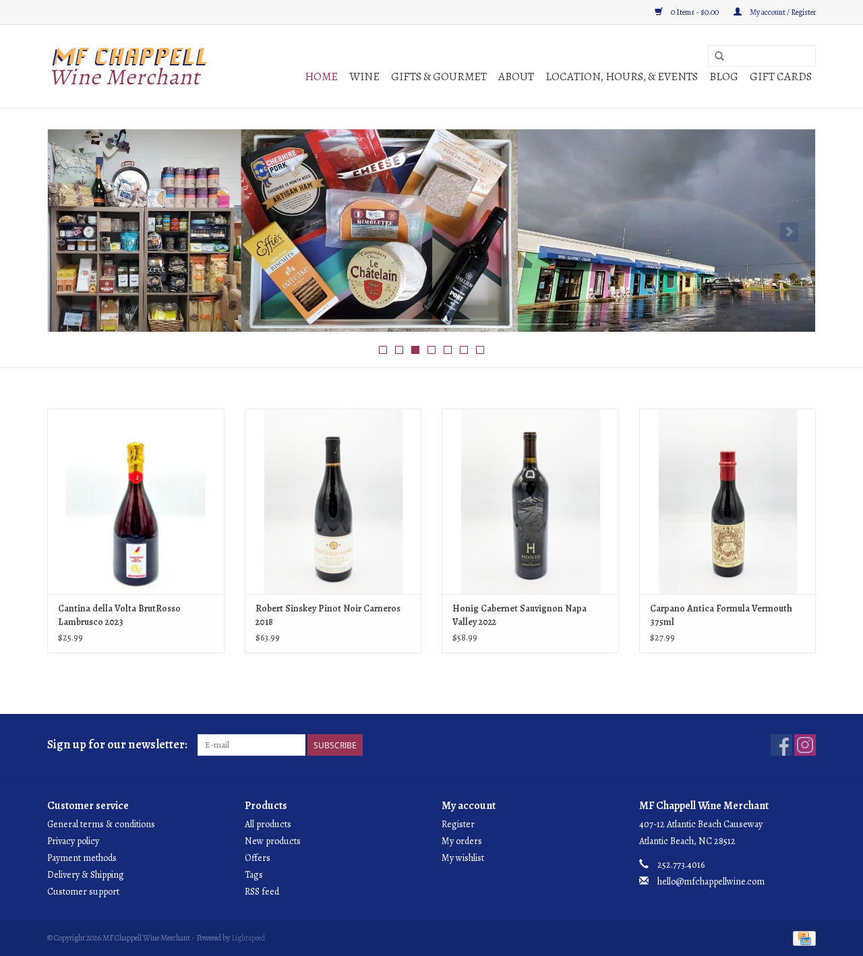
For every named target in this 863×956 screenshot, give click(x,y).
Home (321, 76)
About (516, 76)
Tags (254, 874)
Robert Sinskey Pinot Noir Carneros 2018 (328, 615)
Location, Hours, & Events (621, 76)
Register (458, 824)
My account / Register (782, 12)
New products (273, 841)
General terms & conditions (101, 824)
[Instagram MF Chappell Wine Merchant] (805, 745)
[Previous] (74, 231)
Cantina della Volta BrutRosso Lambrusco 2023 (119, 615)
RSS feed (262, 891)
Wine (364, 76)
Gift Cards (781, 76)
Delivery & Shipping (85, 874)
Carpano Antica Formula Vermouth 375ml (721, 615)
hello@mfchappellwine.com (711, 881)
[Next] (789, 231)
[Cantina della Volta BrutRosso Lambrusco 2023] (136, 501)
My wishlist (463, 858)
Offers (257, 858)
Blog (723, 76)
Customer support (83, 891)
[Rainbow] (431, 230)
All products (268, 824)
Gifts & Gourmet (439, 76)
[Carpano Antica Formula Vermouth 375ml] (727, 501)
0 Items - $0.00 (694, 12)
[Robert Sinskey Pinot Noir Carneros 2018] (333, 501)
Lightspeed (248, 937)
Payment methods (82, 858)
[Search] (719, 56)
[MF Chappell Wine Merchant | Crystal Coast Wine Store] (129, 66)
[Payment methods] (802, 937)
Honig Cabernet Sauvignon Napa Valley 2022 (519, 615)
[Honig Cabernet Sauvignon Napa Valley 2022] (530, 501)
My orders (462, 841)
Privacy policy (73, 841)
